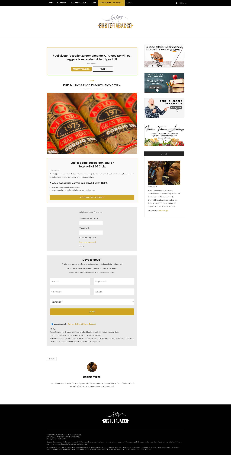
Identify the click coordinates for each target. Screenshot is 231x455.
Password (84, 228)
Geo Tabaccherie (79, 3)
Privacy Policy (52, 439)
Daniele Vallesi (99, 89)
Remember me (89, 237)
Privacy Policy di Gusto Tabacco (82, 324)
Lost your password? (87, 242)
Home (51, 3)
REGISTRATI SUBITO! (81, 69)
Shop (94, 3)
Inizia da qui (163, 210)
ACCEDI (103, 69)
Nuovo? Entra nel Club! (110, 3)
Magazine (61, 3)
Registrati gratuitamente (92, 197)
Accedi (129, 3)
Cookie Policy (62, 439)
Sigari (92, 80)
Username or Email (88, 218)
